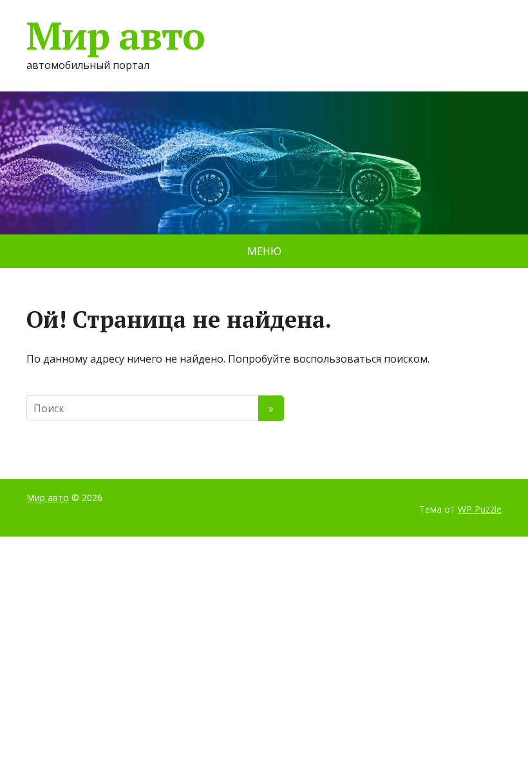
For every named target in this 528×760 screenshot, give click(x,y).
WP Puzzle (480, 509)
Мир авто (115, 35)
